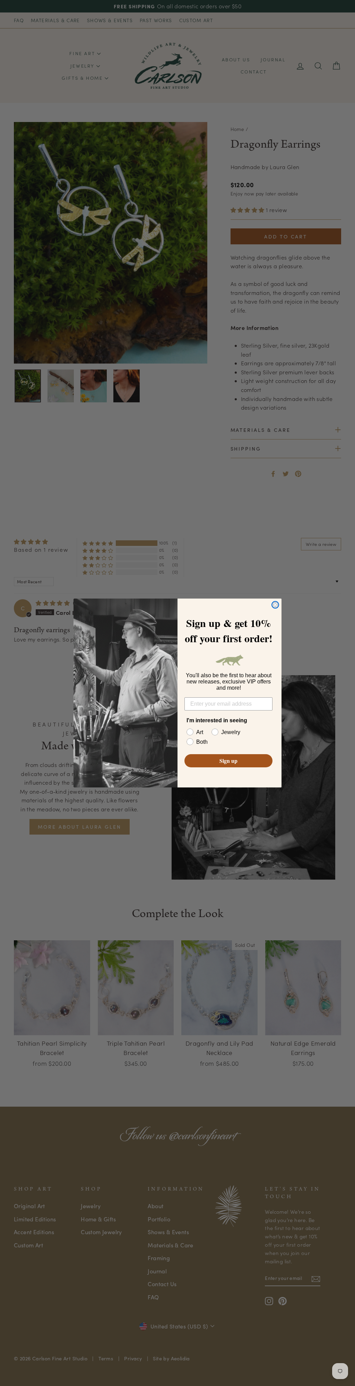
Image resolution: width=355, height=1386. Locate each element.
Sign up (228, 761)
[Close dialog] (275, 604)
